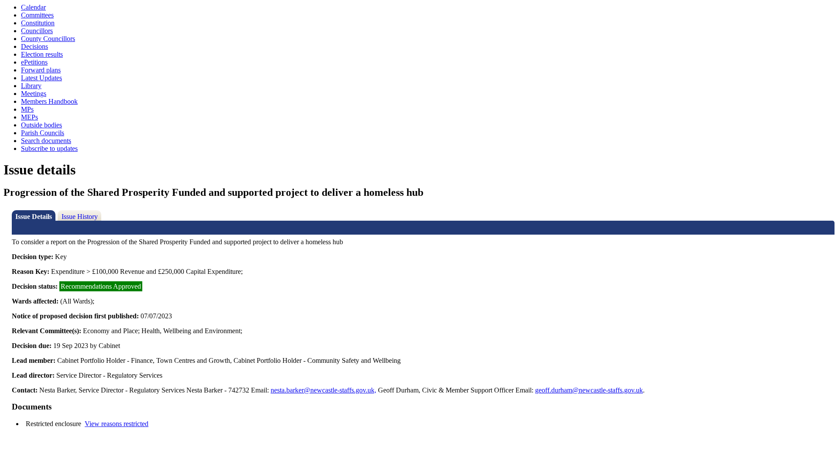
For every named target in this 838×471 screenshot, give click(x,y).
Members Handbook (49, 101)
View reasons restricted (116, 423)
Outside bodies (41, 125)
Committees (37, 15)
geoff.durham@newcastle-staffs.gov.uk (589, 390)
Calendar (33, 7)
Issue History (80, 216)
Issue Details (33, 216)
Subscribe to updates (49, 148)
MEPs (29, 117)
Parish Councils (42, 133)
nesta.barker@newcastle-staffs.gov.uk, (323, 390)
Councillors (37, 30)
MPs (27, 109)
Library (31, 85)
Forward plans (41, 70)
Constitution (38, 23)
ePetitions (34, 62)
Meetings (33, 93)
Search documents (46, 140)
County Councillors (48, 38)
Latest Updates (41, 78)
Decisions (34, 46)
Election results (42, 54)
